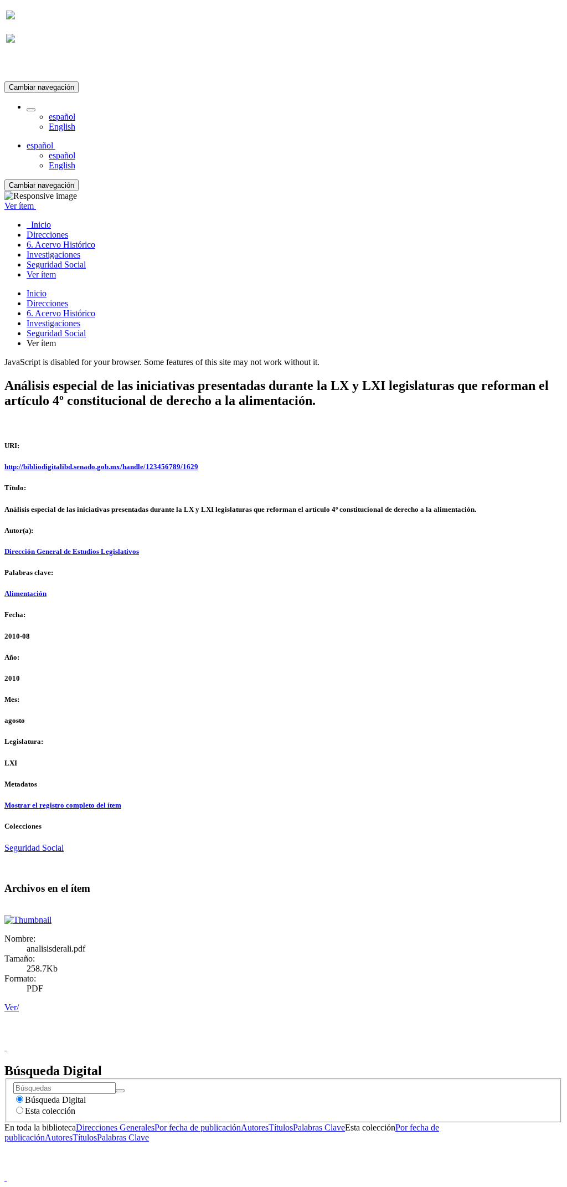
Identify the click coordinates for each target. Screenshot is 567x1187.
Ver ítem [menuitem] (41, 274)
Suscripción (26, 65)
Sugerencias (302, 1037)
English (62, 126)
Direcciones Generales (115, 1127)
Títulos (281, 1127)
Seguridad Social (56, 333)
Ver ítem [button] (20, 205)
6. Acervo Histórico (61, 313)
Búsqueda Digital (55, 1099)
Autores (255, 1127)
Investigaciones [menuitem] (53, 254)
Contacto (259, 1037)
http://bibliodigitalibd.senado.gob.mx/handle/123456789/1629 (101, 467)
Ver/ (11, 1007)
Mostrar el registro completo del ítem (62, 805)
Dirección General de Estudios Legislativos (71, 551)
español (62, 116)
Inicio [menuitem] (39, 224)
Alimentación (25, 593)
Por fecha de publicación (197, 1127)
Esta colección (50, 1111)
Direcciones (47, 303)
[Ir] (120, 1090)
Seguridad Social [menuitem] (56, 264)
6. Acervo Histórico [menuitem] (61, 244)
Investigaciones (53, 323)
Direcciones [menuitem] (47, 234)
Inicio (37, 293)
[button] (31, 109)
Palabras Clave (319, 1127)
